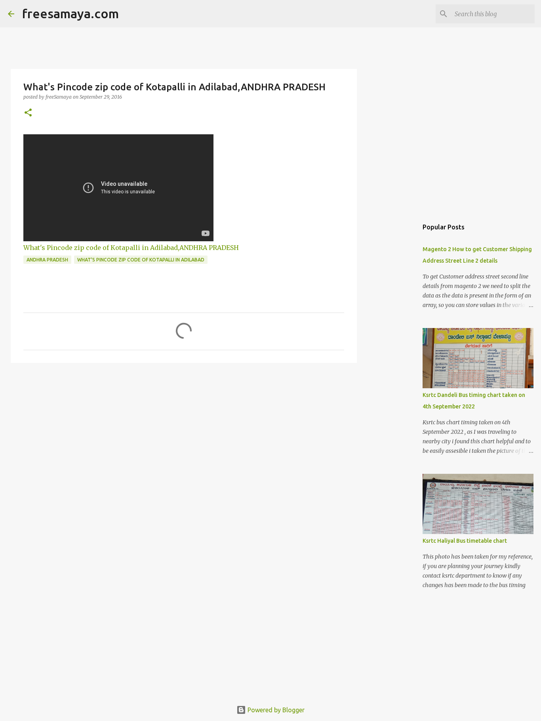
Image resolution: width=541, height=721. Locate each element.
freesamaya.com (70, 13)
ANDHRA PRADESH (47, 259)
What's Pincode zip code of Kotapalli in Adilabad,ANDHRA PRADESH (131, 248)
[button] (28, 113)
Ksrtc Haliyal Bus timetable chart (465, 541)
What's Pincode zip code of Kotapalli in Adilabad (140, 259)
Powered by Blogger (275, 709)
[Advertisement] (184, 430)
